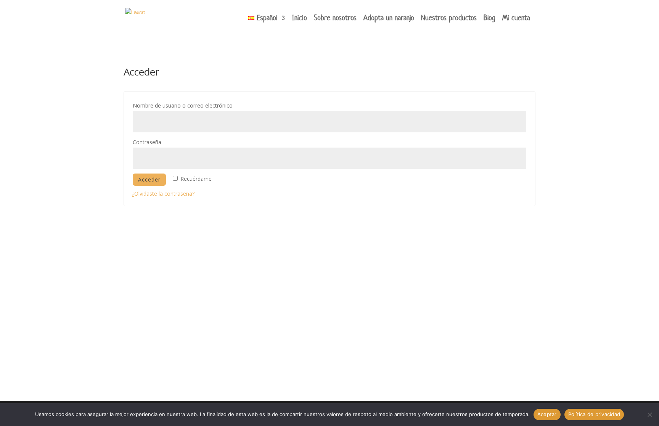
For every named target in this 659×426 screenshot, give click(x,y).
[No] (649, 414)
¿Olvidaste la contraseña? (163, 193)
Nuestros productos (449, 19)
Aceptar (547, 414)
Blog (489, 19)
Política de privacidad (594, 414)
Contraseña (161, 142)
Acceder (149, 179)
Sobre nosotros (335, 19)
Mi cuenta (516, 19)
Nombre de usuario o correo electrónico (197, 105)
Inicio (299, 19)
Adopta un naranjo (388, 19)
